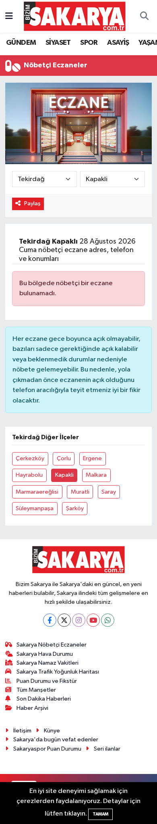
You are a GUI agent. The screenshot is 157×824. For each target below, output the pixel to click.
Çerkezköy (30, 458)
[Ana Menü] (9, 16)
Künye (52, 731)
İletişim (22, 731)
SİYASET (58, 42)
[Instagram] (78, 620)
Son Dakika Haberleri (44, 699)
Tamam (100, 814)
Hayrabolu (29, 475)
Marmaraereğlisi (37, 492)
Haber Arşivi (32, 708)
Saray (108, 492)
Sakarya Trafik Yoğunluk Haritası (58, 672)
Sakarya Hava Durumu (45, 654)
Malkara (96, 475)
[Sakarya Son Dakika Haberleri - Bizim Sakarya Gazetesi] (75, 16)
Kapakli (64, 475)
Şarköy (75, 508)
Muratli (80, 492)
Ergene (92, 458)
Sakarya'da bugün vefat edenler (55, 739)
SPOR (89, 42)
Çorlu (64, 458)
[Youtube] (93, 620)
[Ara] (144, 16)
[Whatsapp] (107, 620)
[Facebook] (49, 620)
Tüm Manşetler (36, 690)
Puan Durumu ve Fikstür (47, 681)
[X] (64, 620)
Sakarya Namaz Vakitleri (47, 663)
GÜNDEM (21, 42)
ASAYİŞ (118, 42)
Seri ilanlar (107, 749)
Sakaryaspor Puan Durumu (47, 749)
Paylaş (32, 203)
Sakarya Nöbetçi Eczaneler (52, 645)
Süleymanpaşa (35, 508)
